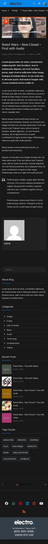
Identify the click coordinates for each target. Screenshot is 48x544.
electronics (31, 446)
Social (9, 334)
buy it (5, 446)
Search (34, 3)
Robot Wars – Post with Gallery (25, 366)
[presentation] (45, 484)
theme (6, 452)
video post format (20, 452)
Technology (12, 339)
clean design (17, 446)
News (10, 54)
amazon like (8, 440)
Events (9, 321)
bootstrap (34, 440)
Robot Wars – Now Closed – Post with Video (28, 416)
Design (15, 10)
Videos (10, 348)
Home (4, 10)
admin (7, 243)
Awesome (22, 440)
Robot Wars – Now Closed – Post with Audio (28, 391)
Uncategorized (19, 54)
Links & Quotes (13, 325)
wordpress (24, 459)
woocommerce (9, 459)
